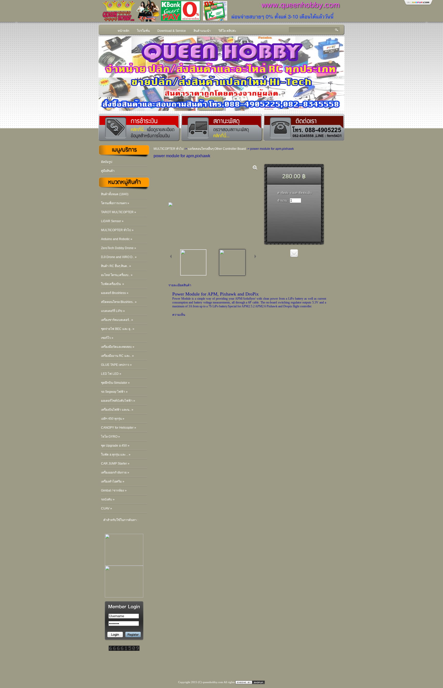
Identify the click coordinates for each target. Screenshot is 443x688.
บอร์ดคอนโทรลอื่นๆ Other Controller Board (217, 149)
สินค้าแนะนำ (202, 31)
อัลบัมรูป (106, 162)
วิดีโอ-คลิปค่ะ (227, 31)
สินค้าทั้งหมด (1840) (114, 194)
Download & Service (171, 31)
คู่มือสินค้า (108, 171)
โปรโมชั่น (143, 31)
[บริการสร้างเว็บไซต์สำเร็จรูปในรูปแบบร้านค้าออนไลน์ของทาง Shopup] (250, 682)
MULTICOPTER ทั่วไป (169, 149)
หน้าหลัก (123, 31)
